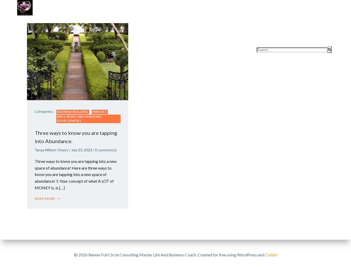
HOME (323, 31)
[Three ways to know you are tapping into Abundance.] (77, 61)
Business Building (72, 111)
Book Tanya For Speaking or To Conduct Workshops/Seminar (268, 20)
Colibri (271, 254)
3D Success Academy (157, 20)
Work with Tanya (50, 20)
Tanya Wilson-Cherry (51, 150)
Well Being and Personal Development (79, 119)
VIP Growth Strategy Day (102, 20)
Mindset (100, 111)
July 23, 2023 (81, 150)
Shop (192, 20)
